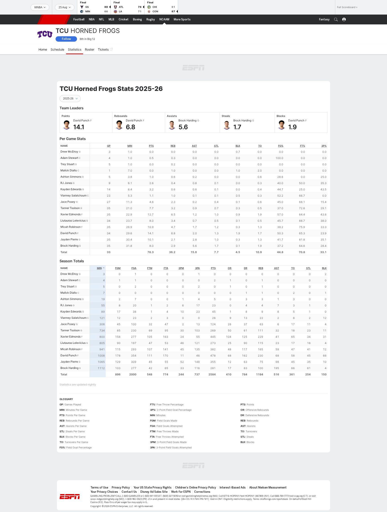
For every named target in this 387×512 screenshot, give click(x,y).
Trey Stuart (67, 164)
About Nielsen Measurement (268, 487)
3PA (197, 268)
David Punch (68, 233)
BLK (238, 145)
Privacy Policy (121, 487)
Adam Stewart (69, 157)
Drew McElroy (69, 151)
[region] (208, 199)
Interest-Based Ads (233, 487)
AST (194, 145)
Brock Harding (69, 245)
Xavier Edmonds (70, 214)
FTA (166, 268)
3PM (181, 268)
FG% (280, 145)
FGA (133, 268)
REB (173, 145)
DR (245, 268)
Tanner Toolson (70, 208)
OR (229, 268)
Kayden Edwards (71, 189)
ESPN (54, 19)
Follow (66, 39)
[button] (336, 19)
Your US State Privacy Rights (152, 487)
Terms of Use (99, 487)
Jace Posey (67, 201)
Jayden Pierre (69, 239)
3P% (324, 145)
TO (260, 145)
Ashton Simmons (70, 176)
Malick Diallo (68, 170)
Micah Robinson (70, 226)
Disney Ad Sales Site (154, 491)
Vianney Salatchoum (73, 195)
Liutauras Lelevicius (73, 220)
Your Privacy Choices (104, 491)
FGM (117, 268)
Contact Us (129, 491)
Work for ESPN (181, 491)
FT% (302, 145)
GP (108, 145)
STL (216, 145)
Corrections (202, 491)
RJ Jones (66, 183)
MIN (129, 145)
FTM (149, 268)
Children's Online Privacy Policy (195, 487)
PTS (151, 145)
